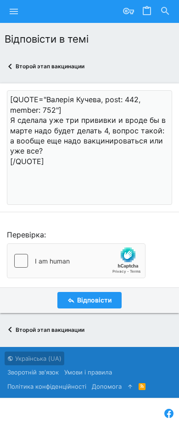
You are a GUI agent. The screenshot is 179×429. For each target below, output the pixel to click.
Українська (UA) (37, 358)
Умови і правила (88, 372)
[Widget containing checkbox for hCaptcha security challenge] (76, 260)
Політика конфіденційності (46, 386)
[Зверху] (130, 386)
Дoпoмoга (107, 386)
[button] (14, 11)
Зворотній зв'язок (33, 372)
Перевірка (25, 234)
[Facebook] (168, 413)
